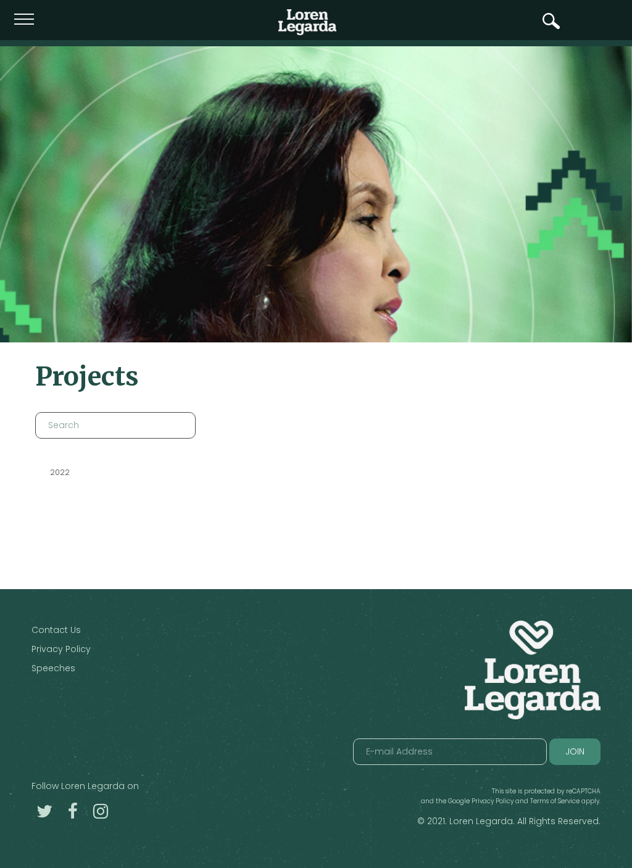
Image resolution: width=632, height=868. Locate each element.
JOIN (574, 751)
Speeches (53, 668)
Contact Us (56, 630)
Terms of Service (555, 801)
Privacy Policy (61, 649)
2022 (60, 472)
